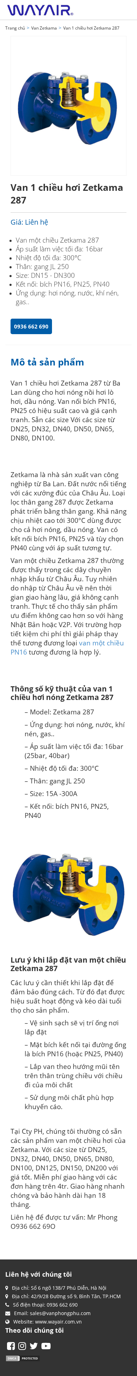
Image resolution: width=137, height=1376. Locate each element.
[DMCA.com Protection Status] (22, 1357)
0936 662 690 (31, 326)
